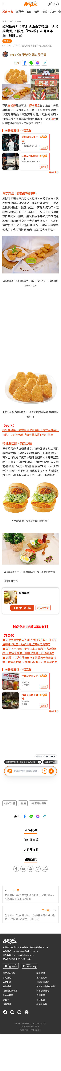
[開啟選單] (4, 4)
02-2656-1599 (24, 958)
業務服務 (40, 973)
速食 (19, 21)
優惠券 (20, 11)
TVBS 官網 (24, 1030)
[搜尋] (50, 4)
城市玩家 (7, 11)
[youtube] (12, 1012)
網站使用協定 (42, 981)
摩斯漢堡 (34, 105)
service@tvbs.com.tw (23, 955)
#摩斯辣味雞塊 (38, 803)
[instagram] (26, 1012)
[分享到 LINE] (31, 63)
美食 (45, 11)
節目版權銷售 (42, 990)
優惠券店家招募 (10, 990)
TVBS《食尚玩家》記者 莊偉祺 (27, 54)
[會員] (56, 4)
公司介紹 (7, 977)
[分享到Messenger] (37, 63)
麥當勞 (12, 105)
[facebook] (5, 1012)
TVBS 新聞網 (36, 1030)
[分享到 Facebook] (24, 63)
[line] (19, 1012)
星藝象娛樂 (41, 1004)
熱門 (37, 11)
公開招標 (40, 995)
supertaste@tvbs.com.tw (25, 951)
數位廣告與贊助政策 (45, 986)
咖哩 (53, 119)
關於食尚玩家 (9, 973)
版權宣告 (7, 1004)
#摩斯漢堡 (9, 803)
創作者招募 (8, 995)
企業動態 (7, 986)
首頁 (4, 21)
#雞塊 (23, 803)
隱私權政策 (41, 977)
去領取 (43, 147)
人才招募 (7, 981)
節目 (29, 11)
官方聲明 (40, 999)
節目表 (6, 999)
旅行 (53, 11)
